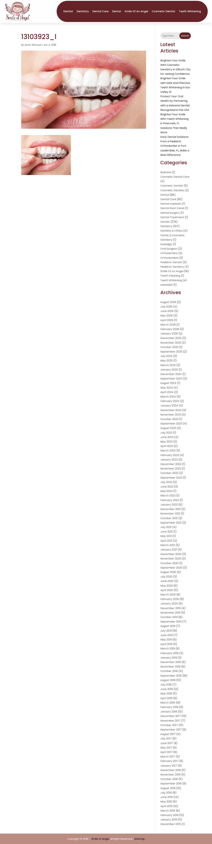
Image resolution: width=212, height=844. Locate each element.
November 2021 (170, 513)
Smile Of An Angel (136, 11)
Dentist (68, 11)
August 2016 (168, 788)
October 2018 (169, 671)
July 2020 (166, 576)
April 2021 (166, 541)
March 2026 (168, 325)
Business (165, 172)
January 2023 (169, 460)
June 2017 (166, 743)
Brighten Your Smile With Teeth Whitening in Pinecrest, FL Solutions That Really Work (174, 123)
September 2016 (171, 783)
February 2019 (169, 653)
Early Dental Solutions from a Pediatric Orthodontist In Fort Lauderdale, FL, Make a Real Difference (174, 146)
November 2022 (170, 468)
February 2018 (169, 707)
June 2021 (166, 531)
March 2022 (168, 495)
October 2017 (169, 725)
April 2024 (166, 392)
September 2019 (171, 621)
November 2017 (170, 721)
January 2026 (169, 333)
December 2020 (171, 554)
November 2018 (170, 666)
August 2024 (168, 383)
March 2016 (167, 811)
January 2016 (168, 820)
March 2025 (168, 365)
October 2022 (169, 473)
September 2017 (171, 730)
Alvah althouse (33, 44)
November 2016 (170, 775)
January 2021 (168, 550)
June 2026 (167, 311)
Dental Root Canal (172, 208)
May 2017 (166, 748)
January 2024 (169, 405)
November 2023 (170, 415)
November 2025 (170, 343)
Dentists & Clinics (171, 231)
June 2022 (166, 487)
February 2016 (169, 815)
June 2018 (166, 689)
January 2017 (168, 766)
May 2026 (166, 315)
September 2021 (171, 523)
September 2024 (171, 378)
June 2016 (166, 797)
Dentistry (83, 11)
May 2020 (166, 586)
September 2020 (171, 568)
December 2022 (170, 464)
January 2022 (169, 505)
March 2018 (167, 703)
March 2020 (168, 595)
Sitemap (139, 839)
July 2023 (166, 433)
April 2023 (166, 446)
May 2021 (166, 536)
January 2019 (168, 658)
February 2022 (169, 500)
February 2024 (169, 401)
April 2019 (166, 644)
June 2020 (167, 581)
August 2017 (168, 734)
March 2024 (168, 397)
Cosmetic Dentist (163, 11)
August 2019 (167, 626)
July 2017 (166, 738)
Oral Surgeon (168, 249)
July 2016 (166, 793)
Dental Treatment (172, 217)
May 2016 (166, 801)
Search (185, 35)
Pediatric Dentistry (172, 267)
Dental (116, 11)
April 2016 (166, 806)
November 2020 (170, 558)
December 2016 (170, 770)
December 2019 (170, 608)
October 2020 (169, 563)
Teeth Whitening (190, 11)
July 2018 (166, 685)
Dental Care (100, 11)
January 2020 (169, 603)
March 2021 (167, 545)
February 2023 (169, 455)
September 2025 (171, 352)
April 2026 (166, 320)
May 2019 (166, 640)
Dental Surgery (170, 213)
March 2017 (167, 756)
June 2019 (166, 635)
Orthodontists (169, 258)
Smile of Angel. (100, 839)
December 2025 (171, 338)
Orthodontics (169, 253)
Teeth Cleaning (170, 276)
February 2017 (169, 761)
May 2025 (166, 360)
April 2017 (166, 752)
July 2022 (166, 482)
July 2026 (166, 307)
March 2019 (167, 648)
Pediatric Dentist (171, 262)
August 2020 (168, 572)
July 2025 (166, 356)
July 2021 (166, 527)
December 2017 (170, 716)
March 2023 (168, 450)
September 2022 (171, 478)
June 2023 (166, 437)
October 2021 (169, 518)
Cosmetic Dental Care (174, 177)
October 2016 (169, 779)
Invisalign (166, 244)
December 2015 (170, 824)
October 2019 (169, 617)
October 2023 (169, 419)
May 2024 (166, 388)
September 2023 (171, 423)
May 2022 (166, 491)
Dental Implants (170, 204)
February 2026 (169, 329)
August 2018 (168, 680)
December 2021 (170, 509)
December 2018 (170, 662)
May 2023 (166, 442)
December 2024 (171, 374)
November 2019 (170, 613)
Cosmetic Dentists (172, 190)
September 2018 (171, 676)
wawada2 (166, 285)
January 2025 (169, 370)
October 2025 (169, 347)
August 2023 (168, 428)
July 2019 (166, 631)
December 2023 (170, 410)
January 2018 (168, 711)
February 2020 (169, 599)
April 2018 (166, 698)
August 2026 (168, 302)
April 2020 (166, 590)
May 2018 (166, 693)
